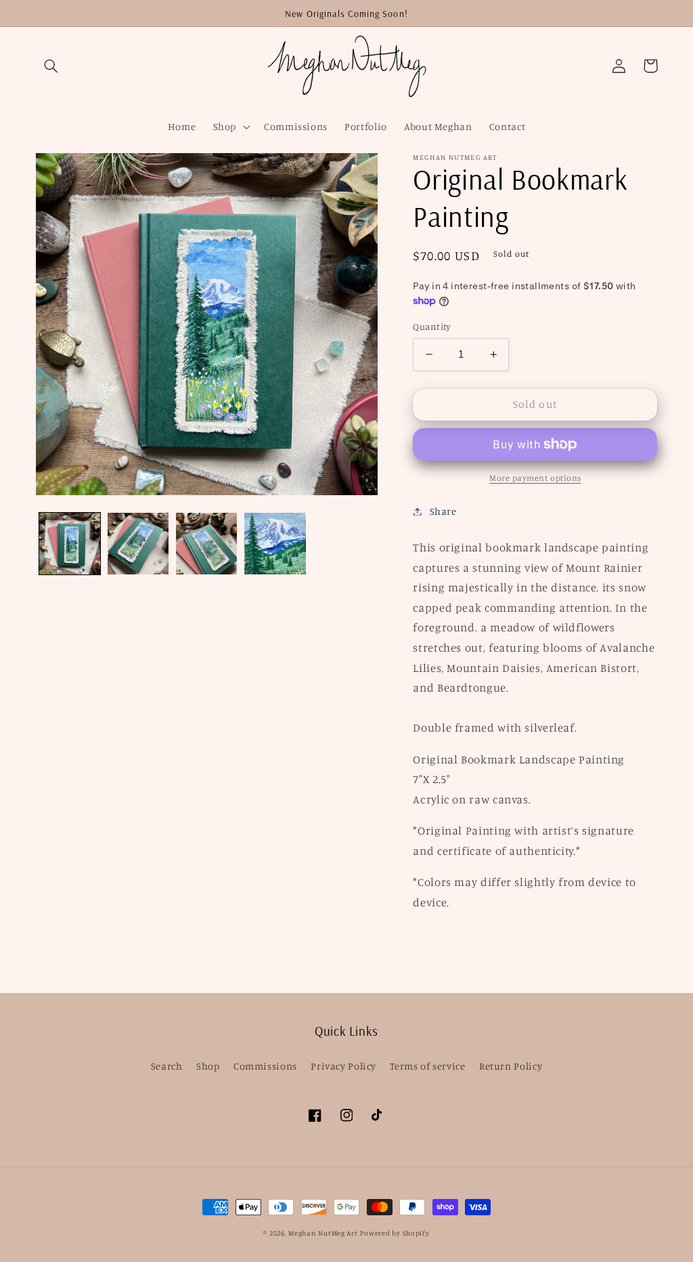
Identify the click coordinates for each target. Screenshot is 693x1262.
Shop (208, 1066)
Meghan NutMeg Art (323, 1233)
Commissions (265, 1066)
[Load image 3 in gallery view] (207, 543)
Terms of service (427, 1066)
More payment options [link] (535, 478)
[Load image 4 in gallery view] (275, 543)
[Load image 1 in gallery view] (70, 543)
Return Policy (510, 1066)
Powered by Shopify (394, 1233)
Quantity (431, 326)
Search (167, 1066)
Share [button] (443, 511)
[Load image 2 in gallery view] (138, 543)
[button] (51, 65)
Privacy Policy (343, 1066)
